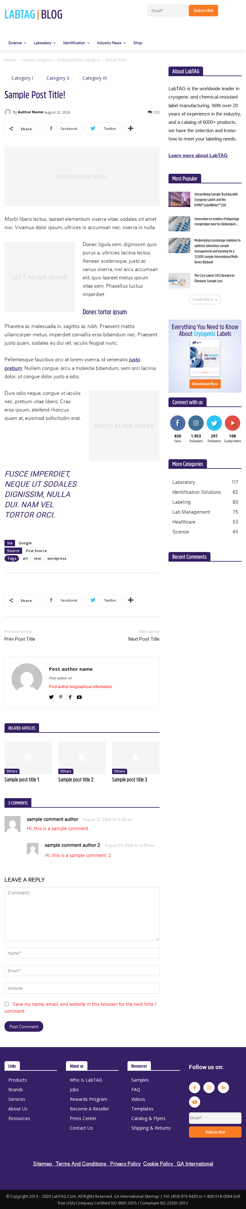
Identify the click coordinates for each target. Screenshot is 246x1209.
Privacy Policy (125, 1163)
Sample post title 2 (76, 779)
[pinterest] (60, 696)
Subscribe (233, 417)
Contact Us (81, 1128)
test (37, 558)
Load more (203, 299)
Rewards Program (88, 1099)
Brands (15, 1089)
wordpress (56, 558)
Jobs (74, 1089)
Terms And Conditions (83, 1163)
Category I (22, 78)
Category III (95, 78)
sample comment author (52, 819)
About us (77, 1066)
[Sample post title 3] (136, 757)
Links (12, 1066)
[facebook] (70, 696)
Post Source (36, 550)
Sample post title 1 (21, 779)
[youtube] (79, 696)
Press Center (83, 1118)
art (25, 558)
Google (25, 542)
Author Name (30, 111)
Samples (140, 1080)
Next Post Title (144, 639)
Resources (19, 1118)
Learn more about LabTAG (198, 155)
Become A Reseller (89, 1109)
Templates (142, 1109)
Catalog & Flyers (148, 1118)
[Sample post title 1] (28, 757)
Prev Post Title (19, 639)
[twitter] (51, 696)
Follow (195, 417)
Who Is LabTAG (86, 1080)
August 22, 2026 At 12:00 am (107, 819)
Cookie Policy (160, 1163)
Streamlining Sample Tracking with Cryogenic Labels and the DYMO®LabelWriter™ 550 (216, 199)
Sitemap (44, 1163)
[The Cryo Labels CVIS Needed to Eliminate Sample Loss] (179, 280)
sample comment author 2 (72, 845)
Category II (57, 78)
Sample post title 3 (129, 779)
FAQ (135, 1089)
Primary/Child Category (78, 60)
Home (10, 60)
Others (12, 771)
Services (16, 1099)
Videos (138, 1099)
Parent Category (36, 60)
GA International (195, 1163)
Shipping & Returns (151, 1128)
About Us (18, 1109)
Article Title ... (118, 60)
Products (17, 1080)
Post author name (71, 669)
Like (177, 417)
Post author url (60, 678)
